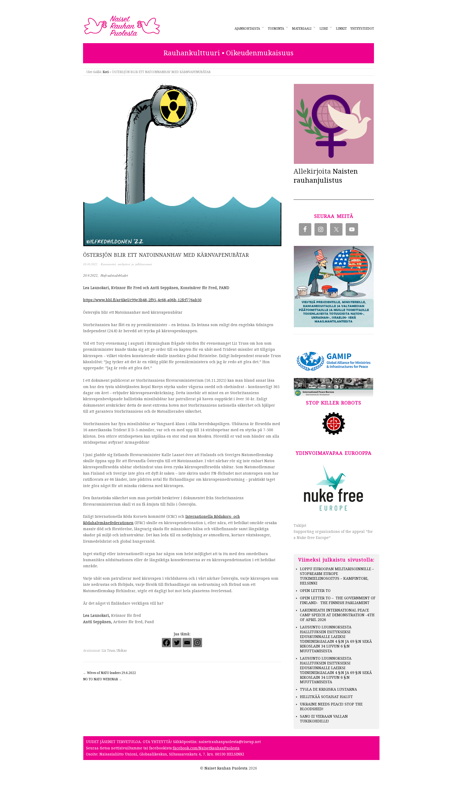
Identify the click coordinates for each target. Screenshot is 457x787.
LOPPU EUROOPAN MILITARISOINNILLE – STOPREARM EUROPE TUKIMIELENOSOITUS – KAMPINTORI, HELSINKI (337, 576)
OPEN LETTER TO (315, 590)
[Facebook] (166, 642)
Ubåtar (122, 651)
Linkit (341, 28)
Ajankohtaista (247, 28)
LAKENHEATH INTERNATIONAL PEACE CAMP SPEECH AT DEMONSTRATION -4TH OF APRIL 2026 (337, 615)
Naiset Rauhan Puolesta (226, 768)
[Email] (187, 642)
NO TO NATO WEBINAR (100, 679)
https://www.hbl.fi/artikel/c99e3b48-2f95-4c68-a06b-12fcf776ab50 (142, 300)
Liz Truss (108, 651)
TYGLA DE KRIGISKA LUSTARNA (328, 689)
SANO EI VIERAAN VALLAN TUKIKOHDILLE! (324, 718)
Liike (323, 28)
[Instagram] (197, 642)
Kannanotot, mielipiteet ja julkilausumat (126, 264)
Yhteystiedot (362, 28)
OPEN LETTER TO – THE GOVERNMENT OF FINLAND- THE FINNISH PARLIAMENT (338, 600)
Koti (106, 72)
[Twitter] (176, 642)
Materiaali (302, 28)
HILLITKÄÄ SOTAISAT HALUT (326, 697)
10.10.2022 (90, 264)
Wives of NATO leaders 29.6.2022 (111, 673)
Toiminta (276, 28)
